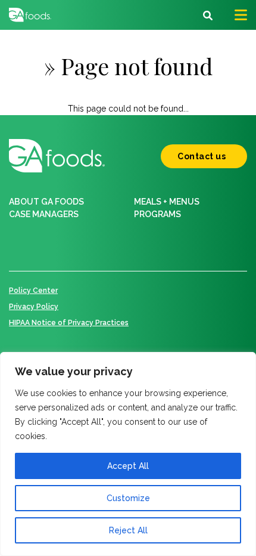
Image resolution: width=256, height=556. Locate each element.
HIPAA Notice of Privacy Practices (69, 323)
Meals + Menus (166, 201)
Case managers (44, 214)
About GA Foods (46, 201)
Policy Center (33, 290)
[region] (128, 454)
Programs (157, 214)
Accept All (128, 466)
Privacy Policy (33, 306)
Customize (128, 498)
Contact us (201, 156)
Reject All (128, 530)
